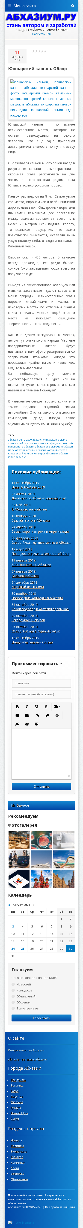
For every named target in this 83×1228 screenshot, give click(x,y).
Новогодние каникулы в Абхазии (37, 598)
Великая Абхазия (25, 575)
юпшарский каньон (20, 453)
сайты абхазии (28, 443)
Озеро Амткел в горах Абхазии (36, 631)
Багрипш (17, 1085)
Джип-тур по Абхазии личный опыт (39, 498)
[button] (17, 706)
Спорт (15, 1168)
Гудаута (16, 1108)
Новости (16, 1140)
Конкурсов (24, 990)
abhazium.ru (41, 21)
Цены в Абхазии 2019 (28, 487)
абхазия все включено (49, 446)
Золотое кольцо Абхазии (31, 564)
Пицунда (17, 1097)
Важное (23, 805)
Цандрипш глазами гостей (32, 642)
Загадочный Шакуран (28, 620)
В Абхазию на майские (29, 509)
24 (13, 949)
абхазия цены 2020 (20, 439)
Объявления (19, 1179)
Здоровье (17, 1174)
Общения (23, 1002)
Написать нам (41, 34)
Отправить (42, 786)
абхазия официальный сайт (55, 443)
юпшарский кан (18, 457)
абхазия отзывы (25, 450)
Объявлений (26, 996)
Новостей (24, 984)
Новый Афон (19, 1113)
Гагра (14, 1091)
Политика (17, 1146)
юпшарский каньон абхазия (51, 453)
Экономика (19, 1151)
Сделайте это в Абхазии (31, 520)
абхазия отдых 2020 (45, 439)
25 (22, 949)
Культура (17, 1157)
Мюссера (17, 1102)
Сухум (15, 1119)
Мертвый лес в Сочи (28, 587)
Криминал (18, 1163)
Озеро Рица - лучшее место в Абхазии (42, 542)
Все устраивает (28, 1008)
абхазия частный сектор (51, 450)
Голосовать (41, 1018)
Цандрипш (18, 1080)
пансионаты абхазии (21, 446)
